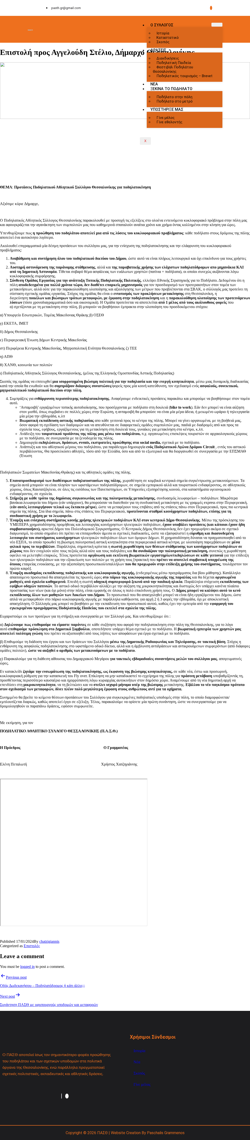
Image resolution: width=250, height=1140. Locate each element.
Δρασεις (158, 50)
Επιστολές (32, 946)
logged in (27, 966)
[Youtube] (211, 8)
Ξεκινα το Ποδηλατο (171, 88)
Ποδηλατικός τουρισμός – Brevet (184, 76)
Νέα (137, 1062)
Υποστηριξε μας (166, 109)
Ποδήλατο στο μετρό (174, 101)
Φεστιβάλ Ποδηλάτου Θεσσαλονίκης (173, 69)
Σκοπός (162, 42)
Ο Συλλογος (161, 25)
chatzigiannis (49, 941)
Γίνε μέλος (142, 1084)
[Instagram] (61, 1096)
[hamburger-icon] (216, 25)
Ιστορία (139, 1051)
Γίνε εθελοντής (169, 122)
